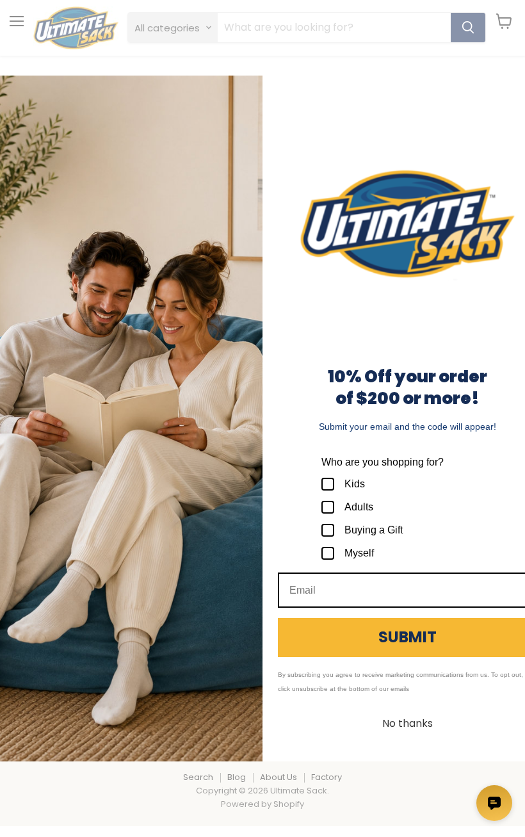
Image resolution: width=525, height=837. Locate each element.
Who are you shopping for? (382, 462)
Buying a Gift (373, 529)
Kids (354, 483)
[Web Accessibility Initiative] (5, 822)
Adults (358, 506)
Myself (359, 553)
